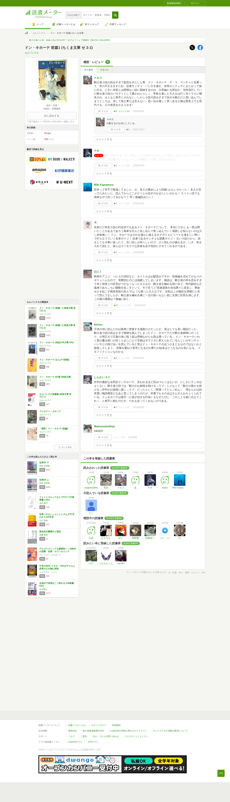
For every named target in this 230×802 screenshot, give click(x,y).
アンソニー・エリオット (50, 555)
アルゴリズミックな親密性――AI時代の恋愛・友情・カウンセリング (57, 550)
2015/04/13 (140, 305)
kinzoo (98, 324)
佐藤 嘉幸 (43, 535)
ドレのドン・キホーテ (50, 411)
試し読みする (51, 115)
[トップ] (26, 33)
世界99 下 (44, 462)
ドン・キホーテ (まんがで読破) (54, 359)
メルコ (98, 77)
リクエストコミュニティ (136, 736)
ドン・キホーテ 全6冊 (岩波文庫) (55, 377)
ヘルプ (71, 736)
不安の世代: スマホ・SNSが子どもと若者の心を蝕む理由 (57, 567)
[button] (115, 15)
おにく (98, 271)
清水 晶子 (43, 503)
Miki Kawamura (103, 184)
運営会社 (72, 731)
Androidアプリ (75, 742)
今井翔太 (43, 589)
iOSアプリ (93, 742)
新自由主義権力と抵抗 (50, 531)
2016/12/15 (138, 203)
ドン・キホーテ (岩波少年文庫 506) (56, 342)
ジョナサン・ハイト (48, 572)
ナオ (96, 150)
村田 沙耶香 (44, 466)
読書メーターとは (77, 725)
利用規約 (116, 725)
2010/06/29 (138, 407)
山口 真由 (43, 520)
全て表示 (88, 70)
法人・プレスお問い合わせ (106, 736)
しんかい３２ (102, 377)
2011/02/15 (138, 358)
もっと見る (67, 447)
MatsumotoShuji (104, 426)
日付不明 (132, 437)
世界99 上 (44, 480)
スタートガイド (98, 725)
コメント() (124, 111)
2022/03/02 (138, 111)
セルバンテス (39, 33)
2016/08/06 (138, 252)
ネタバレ (104, 70)
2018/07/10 (138, 165)
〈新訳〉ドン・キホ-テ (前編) (53, 428)
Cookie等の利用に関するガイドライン (128, 731)
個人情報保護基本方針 (93, 731)
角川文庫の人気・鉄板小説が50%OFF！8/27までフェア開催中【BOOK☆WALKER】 (70, 40)
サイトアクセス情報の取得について (170, 731)
